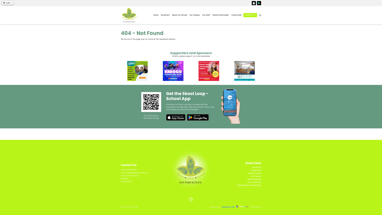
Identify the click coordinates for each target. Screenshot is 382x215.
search (260, 15)
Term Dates (256, 176)
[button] (7, 3)
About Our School (179, 15)
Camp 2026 (236, 15)
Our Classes (195, 15)
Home (155, 15)
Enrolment (165, 15)
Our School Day (254, 182)
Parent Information (221, 15)
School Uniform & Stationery (249, 185)
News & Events (255, 173)
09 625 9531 (132, 170)
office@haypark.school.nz (137, 173)
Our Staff (206, 15)
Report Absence (254, 179)
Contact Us (250, 15)
